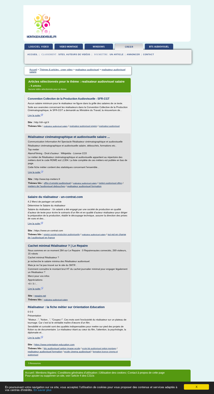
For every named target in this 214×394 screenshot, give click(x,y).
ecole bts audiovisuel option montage (99, 348)
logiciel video (39, 46)
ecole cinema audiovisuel (77, 351)
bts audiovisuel (159, 46)
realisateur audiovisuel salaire (56, 126)
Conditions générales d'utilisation (77, 372)
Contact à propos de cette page (146, 372)
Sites (61, 54)
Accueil (32, 54)
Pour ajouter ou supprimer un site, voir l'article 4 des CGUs (59, 375)
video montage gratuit (69, 47)
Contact (148, 54)
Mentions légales (46, 372)
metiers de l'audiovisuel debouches (46, 186)
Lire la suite (34, 115)
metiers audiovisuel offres (110, 183)
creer (129, 47)
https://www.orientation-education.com (54, 344)
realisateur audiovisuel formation (84, 186)
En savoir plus (42, 390)
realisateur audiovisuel (109, 126)
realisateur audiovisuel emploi (83, 126)
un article (117, 54)
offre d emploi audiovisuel (57, 183)
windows (99, 46)
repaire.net (40, 295)
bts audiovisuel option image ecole (62, 348)
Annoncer (133, 54)
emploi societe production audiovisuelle (62, 234)
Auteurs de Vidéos (78, 54)
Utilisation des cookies (112, 372)
